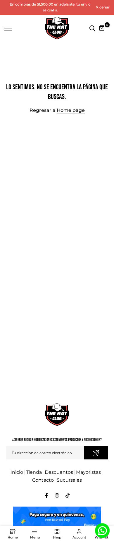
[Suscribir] (96, 452)
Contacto (43, 480)
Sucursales (69, 480)
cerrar (104, 7)
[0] (102, 28)
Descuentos (59, 472)
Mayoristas (88, 472)
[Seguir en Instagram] (57, 495)
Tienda (34, 472)
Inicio (17, 472)
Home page (71, 110)
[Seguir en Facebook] (46, 495)
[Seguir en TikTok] (67, 495)
